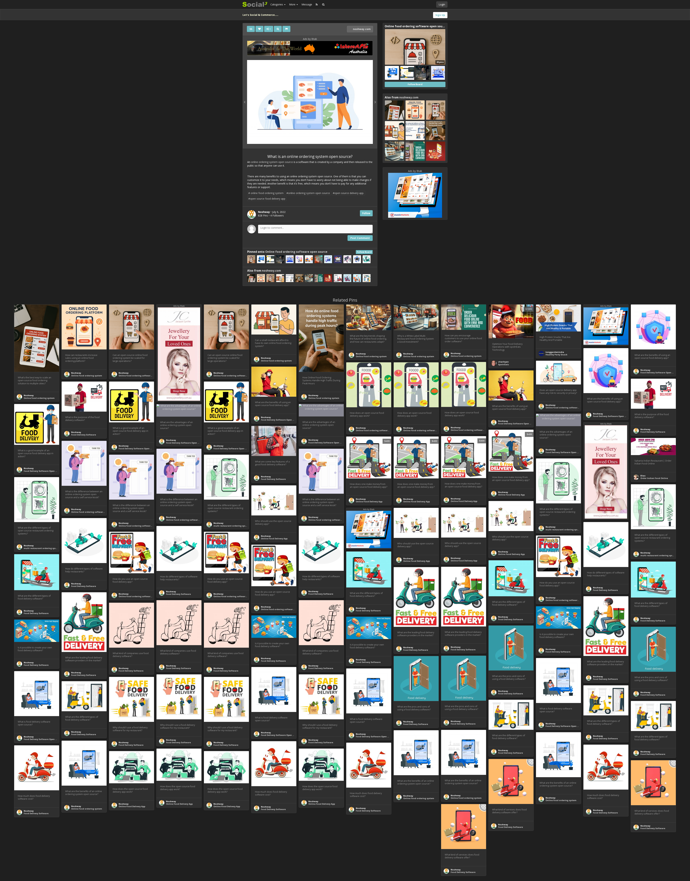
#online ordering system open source (308, 193)
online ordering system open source (271, 162)
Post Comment (360, 238)
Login (442, 4)
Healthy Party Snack (556, 354)
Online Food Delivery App (511, 494)
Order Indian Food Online (654, 478)
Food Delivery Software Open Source (659, 372)
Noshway (29, 395)
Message (307, 4)
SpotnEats (503, 364)
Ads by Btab (310, 39)
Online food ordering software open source (296, 252)
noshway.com (361, 29)
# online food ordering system (266, 193)
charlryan (503, 361)
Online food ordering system (39, 398)
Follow (366, 213)
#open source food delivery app (266, 198)
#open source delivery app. (348, 193)
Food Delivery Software (652, 431)
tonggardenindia (555, 352)
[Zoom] (278, 29)
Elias (642, 475)
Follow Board (364, 251)
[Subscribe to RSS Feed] (316, 4)
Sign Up (440, 15)
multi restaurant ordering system (231, 525)
